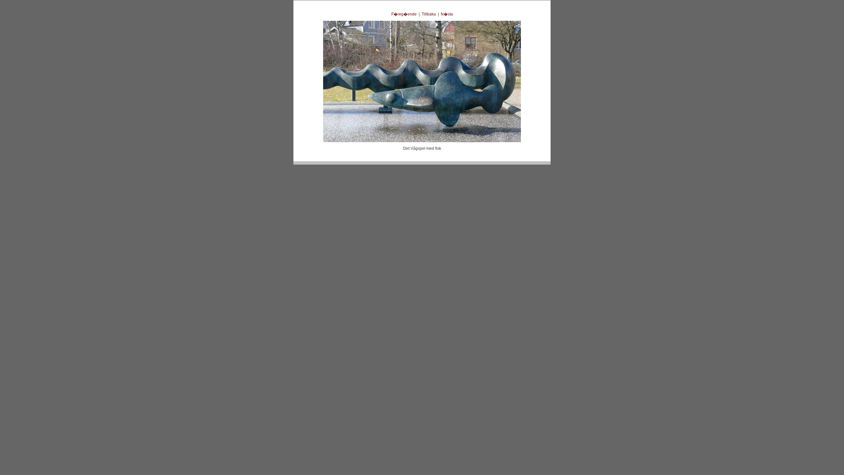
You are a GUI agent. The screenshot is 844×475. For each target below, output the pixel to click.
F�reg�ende (404, 14)
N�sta (447, 14)
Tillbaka (429, 14)
